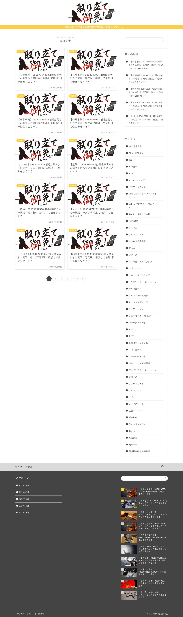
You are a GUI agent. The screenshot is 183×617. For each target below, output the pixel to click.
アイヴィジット (136, 234)
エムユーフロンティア (139, 275)
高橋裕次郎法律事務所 (139, 451)
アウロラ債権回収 (137, 241)
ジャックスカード (137, 322)
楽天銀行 (133, 438)
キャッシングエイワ (138, 302)
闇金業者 (133, 444)
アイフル (133, 228)
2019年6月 (24, 492)
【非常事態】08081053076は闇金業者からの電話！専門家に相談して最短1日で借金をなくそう (146, 92)
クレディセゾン (136, 309)
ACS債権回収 (135, 146)
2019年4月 (24, 506)
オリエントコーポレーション (143, 282)
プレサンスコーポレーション (143, 370)
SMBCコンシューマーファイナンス (143, 195)
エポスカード (135, 268)
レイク (132, 397)
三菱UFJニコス (136, 411)
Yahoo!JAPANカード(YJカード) (143, 206)
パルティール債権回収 (139, 363)
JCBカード (134, 167)
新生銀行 (133, 417)
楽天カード (134, 431)
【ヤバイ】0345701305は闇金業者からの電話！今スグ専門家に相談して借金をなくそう (146, 119)
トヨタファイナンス (138, 343)
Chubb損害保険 (136, 153)
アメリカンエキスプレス (140, 261)
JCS (131, 173)
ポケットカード (136, 383)
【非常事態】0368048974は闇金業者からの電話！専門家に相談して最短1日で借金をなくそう (146, 78)
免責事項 (41, 614)
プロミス (133, 377)
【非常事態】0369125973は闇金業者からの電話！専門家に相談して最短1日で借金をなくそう (146, 106)
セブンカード (135, 336)
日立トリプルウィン (138, 424)
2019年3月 (24, 512)
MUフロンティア (137, 180)
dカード (132, 160)
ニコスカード (135, 349)
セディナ (133, 329)
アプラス (133, 255)
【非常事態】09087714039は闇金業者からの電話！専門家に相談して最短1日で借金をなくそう (146, 65)
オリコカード (135, 289)
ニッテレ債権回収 (137, 356)
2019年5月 (24, 499)
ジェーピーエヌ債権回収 (140, 316)
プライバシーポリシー (25, 614)
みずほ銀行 (134, 221)
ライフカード (135, 390)
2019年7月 (24, 485)
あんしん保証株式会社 (139, 214)
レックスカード (136, 404)
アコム (132, 248)
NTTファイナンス (137, 187)
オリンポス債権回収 (138, 295)
